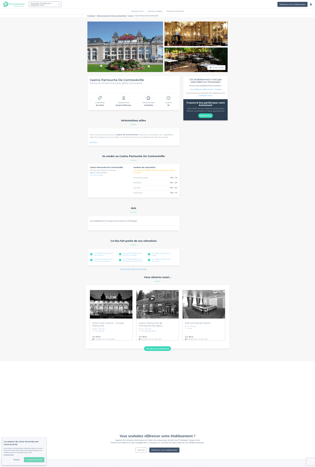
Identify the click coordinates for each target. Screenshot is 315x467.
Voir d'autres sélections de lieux (133, 269)
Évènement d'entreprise (175, 11)
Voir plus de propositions (157, 348)
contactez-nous (205, 95)
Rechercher (205, 115)
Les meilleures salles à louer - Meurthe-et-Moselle (133, 254)
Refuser (16, 460)
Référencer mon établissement (292, 4)
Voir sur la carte (96, 175)
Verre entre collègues (155, 11)
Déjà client (141, 450)
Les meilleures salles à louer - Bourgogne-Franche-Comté (133, 260)
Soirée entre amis (137, 11)
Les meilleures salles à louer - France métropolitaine (104, 260)
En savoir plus (9, 455)
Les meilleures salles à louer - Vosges (205, 89)
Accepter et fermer (34, 460)
